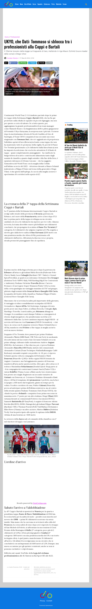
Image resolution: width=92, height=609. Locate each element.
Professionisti (15, 37)
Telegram (33, 62)
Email (50, 62)
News (21, 4)
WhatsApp (24, 62)
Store (17, 4)
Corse (34, 4)
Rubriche (58, 4)
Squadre (39, 4)
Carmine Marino (12, 58)
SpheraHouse (49, 605)
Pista (53, 4)
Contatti (49, 601)
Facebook (14, 62)
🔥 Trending (69, 125)
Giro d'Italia (27, 4)
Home (7, 37)
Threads (42, 62)
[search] (86, 4)
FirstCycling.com (39, 503)
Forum (64, 4)
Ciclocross (47, 4)
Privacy (42, 601)
